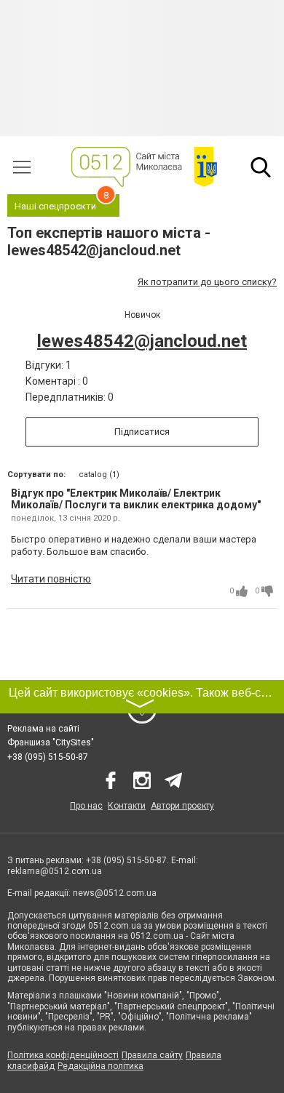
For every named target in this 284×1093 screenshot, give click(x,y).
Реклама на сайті (43, 729)
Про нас (86, 806)
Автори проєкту (182, 806)
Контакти (127, 806)
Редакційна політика (100, 1066)
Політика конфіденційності (63, 1055)
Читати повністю (51, 579)
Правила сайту (152, 1055)
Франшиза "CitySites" (50, 742)
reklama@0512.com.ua (54, 871)
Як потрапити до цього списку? (207, 281)
